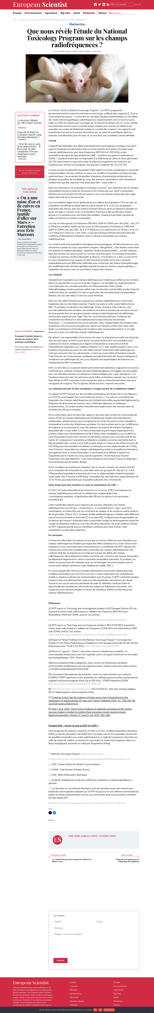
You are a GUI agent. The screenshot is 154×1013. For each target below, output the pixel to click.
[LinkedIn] (104, 4)
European (40, 4)
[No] (151, 1010)
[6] (117, 250)
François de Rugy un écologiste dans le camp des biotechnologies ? (29, 134)
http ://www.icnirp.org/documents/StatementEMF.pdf (74, 683)
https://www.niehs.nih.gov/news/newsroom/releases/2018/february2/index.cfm (91, 759)
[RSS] (108, 4)
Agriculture (118, 990)
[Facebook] (95, 4)
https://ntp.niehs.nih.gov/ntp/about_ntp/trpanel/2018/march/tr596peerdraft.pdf (88, 634)
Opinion (117, 1005)
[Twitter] (100, 4)
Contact (73, 982)
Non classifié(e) (24, 239)
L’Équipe (73, 990)
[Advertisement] (94, 885)
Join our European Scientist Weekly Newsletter (30, 172)
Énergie (117, 982)
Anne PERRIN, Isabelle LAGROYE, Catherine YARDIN (73, 51)
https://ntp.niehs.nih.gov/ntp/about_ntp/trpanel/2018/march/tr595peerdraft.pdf (88, 620)
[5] (129, 223)
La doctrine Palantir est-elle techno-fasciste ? (29, 123)
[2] (73, 116)
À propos (74, 986)
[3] (96, 155)
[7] (60, 322)
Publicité (73, 1005)
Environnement (120, 986)
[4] (56, 158)
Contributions (75, 993)
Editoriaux (22, 128)
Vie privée (74, 997)
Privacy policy (109, 1010)
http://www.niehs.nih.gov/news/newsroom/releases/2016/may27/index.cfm (89, 803)
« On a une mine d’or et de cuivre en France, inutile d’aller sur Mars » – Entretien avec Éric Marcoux (28, 216)
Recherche (118, 1001)
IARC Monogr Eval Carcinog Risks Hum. (71, 689)
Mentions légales (77, 1001)
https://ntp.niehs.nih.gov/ (92, 753)
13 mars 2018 (96, 51)
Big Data (117, 993)
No (100, 1010)
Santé (116, 997)
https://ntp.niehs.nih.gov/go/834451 (102, 646)
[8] (103, 397)
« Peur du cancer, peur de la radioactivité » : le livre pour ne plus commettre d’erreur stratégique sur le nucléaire (29, 150)
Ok (95, 1010)
